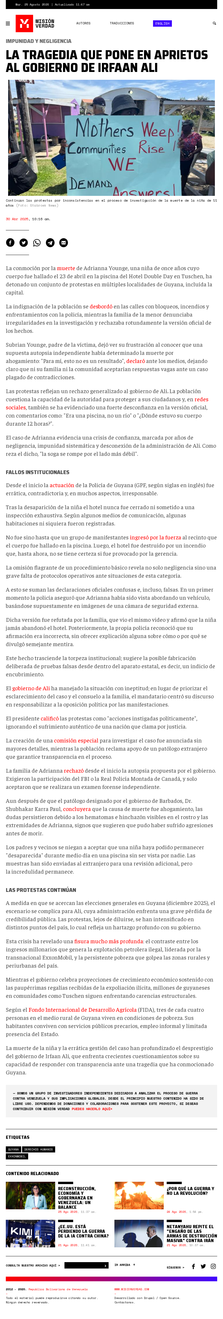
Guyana (13, 1149)
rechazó (74, 770)
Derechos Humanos (38, 1149)
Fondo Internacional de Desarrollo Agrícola (82, 1009)
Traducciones (122, 23)
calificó (50, 718)
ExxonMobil (17, 1156)
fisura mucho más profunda (108, 940)
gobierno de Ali (31, 687)
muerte (66, 267)
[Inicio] (35, 23)
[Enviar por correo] (63, 243)
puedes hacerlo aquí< (92, 1108)
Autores (83, 23)
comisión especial (76, 740)
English (162, 23)
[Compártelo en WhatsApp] (37, 243)
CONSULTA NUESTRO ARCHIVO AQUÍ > (34, 1265)
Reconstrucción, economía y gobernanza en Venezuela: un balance (77, 1198)
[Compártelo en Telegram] (50, 243)
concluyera (77, 808)
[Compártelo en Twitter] (23, 243)
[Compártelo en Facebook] (10, 243)
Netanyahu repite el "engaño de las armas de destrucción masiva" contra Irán (192, 1233)
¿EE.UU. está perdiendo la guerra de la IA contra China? (83, 1231)
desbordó (101, 306)
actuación (62, 484)
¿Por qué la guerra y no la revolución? (190, 1191)
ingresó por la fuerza (155, 537)
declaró (135, 360)
